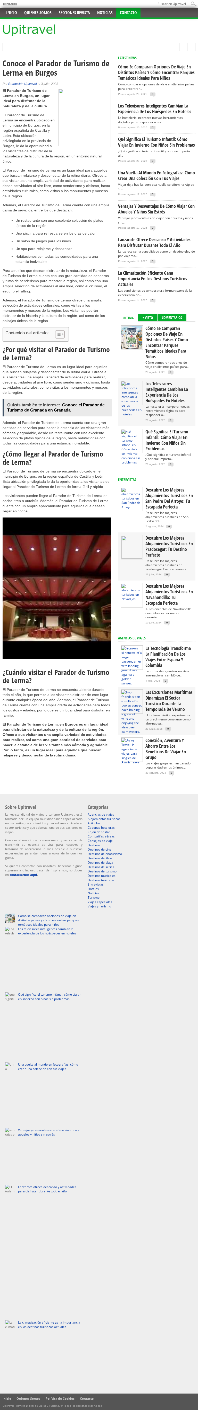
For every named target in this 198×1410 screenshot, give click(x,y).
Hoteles (93, 889)
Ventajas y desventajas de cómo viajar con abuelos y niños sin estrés (156, 209)
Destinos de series (101, 867)
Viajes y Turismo (99, 906)
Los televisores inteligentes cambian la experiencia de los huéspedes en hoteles (154, 108)
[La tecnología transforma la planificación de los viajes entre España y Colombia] (131, 683)
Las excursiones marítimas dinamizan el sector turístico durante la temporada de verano (169, 700)
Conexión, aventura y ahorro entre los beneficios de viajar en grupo (165, 748)
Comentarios (172, 317)
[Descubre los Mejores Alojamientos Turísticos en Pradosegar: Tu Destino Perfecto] (131, 557)
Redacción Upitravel (22, 84)
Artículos (94, 823)
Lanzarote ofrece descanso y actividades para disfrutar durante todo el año (154, 242)
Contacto (10, 4)
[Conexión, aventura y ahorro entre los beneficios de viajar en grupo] (131, 762)
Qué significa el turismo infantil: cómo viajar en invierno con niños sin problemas (156, 142)
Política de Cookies (60, 1398)
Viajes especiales (100, 902)
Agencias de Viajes (132, 638)
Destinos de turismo (102, 871)
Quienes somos (38, 12)
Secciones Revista (74, 12)
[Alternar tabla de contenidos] (57, 334)
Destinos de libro (100, 858)
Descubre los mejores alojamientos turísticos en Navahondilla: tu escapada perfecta (169, 594)
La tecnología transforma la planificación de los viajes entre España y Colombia (168, 656)
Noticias (105, 12)
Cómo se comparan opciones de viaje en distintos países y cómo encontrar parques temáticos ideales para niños (156, 72)
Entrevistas (127, 479)
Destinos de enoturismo (105, 854)
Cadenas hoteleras (101, 827)
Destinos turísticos (101, 880)
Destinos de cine (99, 849)
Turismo (94, 897)
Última (128, 317)
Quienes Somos (28, 1398)
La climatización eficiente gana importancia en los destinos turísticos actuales (152, 278)
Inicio (11, 12)
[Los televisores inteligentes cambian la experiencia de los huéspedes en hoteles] (131, 414)
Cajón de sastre (99, 832)
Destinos (94, 845)
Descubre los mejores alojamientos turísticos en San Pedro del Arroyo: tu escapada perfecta (169, 498)
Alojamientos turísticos (104, 819)
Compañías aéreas (101, 836)
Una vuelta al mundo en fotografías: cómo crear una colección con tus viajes (156, 175)
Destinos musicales (102, 875)
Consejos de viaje (100, 840)
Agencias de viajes (101, 814)
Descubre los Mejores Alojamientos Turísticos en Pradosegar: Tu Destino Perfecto (169, 546)
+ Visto (148, 317)
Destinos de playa (100, 862)
